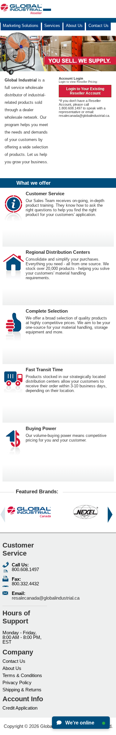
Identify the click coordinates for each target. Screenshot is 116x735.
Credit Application (19, 708)
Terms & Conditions (22, 675)
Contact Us (13, 661)
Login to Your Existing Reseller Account (85, 91)
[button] (2, 514)
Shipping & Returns (21, 689)
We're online (79, 722)
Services (52, 25)
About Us (11, 668)
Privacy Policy (17, 682)
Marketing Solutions (20, 25)
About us (74, 25)
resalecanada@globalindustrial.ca (84, 115)
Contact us (98, 25)
